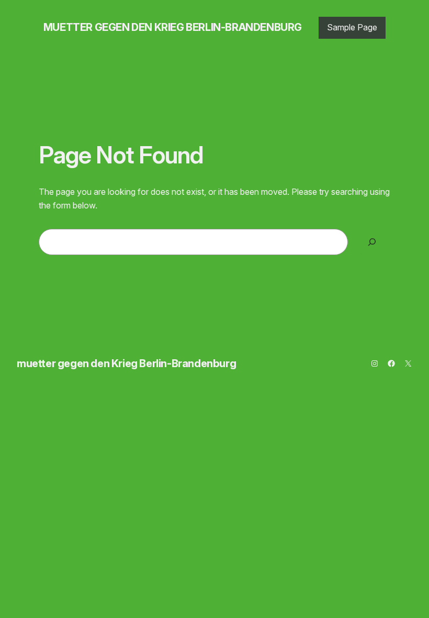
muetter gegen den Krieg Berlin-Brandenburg (172, 27)
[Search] (371, 242)
